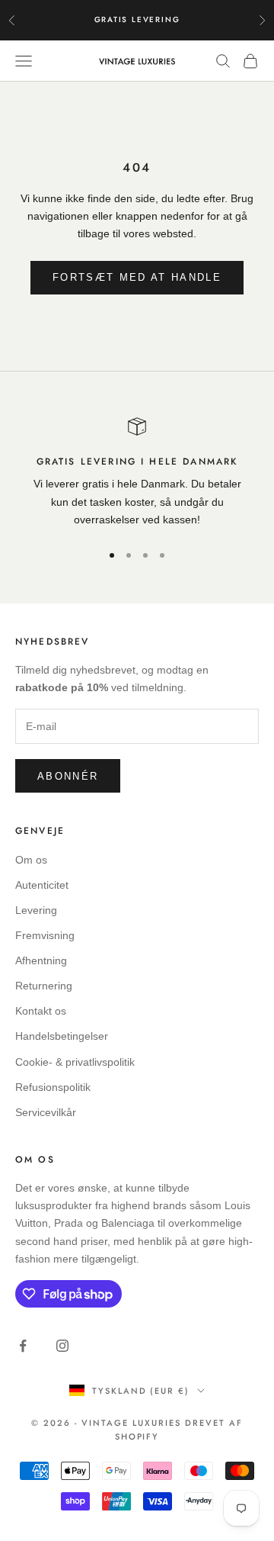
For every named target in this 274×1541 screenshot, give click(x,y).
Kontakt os (40, 1011)
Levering (36, 910)
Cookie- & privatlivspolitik (75, 1062)
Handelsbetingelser (61, 1036)
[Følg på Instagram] (62, 1345)
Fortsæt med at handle (137, 277)
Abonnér (67, 776)
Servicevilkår (45, 1112)
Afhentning (41, 960)
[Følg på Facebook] (22, 1345)
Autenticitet (41, 885)
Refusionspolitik (53, 1087)
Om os (31, 860)
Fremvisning (45, 935)
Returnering (43, 986)
